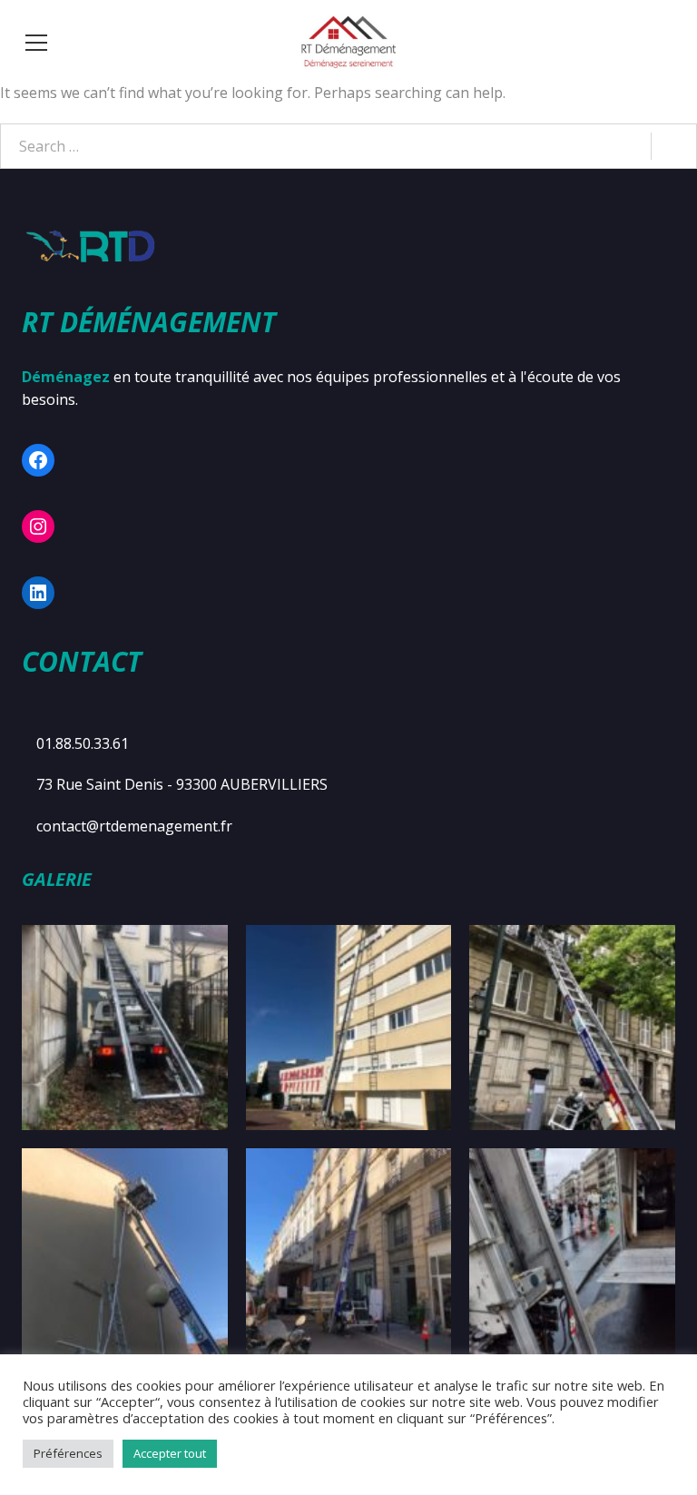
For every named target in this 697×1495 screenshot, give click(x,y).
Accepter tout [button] (169, 1453)
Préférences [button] (68, 1453)
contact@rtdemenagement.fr (134, 826)
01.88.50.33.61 (82, 743)
